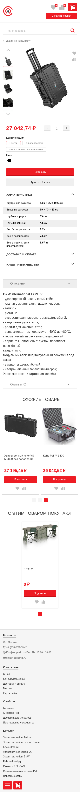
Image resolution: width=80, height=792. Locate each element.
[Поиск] (72, 31)
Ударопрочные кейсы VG (17, 752)
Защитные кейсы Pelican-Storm (21, 742)
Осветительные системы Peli (20, 771)
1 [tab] (34, 500)
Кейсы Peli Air (11, 747)
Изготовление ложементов (18, 722)
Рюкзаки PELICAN (14, 766)
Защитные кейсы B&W (16, 756)
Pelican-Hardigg (12, 761)
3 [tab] (46, 500)
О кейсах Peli (11, 713)
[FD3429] (40, 540)
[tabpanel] (20, 451)
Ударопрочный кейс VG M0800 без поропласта (19, 457)
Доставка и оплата (14, 683)
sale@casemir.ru (16, 657)
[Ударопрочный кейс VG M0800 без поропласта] (20, 426)
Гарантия (8, 708)
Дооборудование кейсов (17, 717)
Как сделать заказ (14, 679)
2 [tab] (40, 500)
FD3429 (29, 569)
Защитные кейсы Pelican (17, 737)
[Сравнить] (74, 59)
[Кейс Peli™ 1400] (59, 426)
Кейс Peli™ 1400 (53, 455)
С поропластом (34, 143)
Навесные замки (12, 776)
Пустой (13, 143)
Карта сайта (10, 693)
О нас (6, 674)
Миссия (7, 688)
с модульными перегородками (26, 149)
